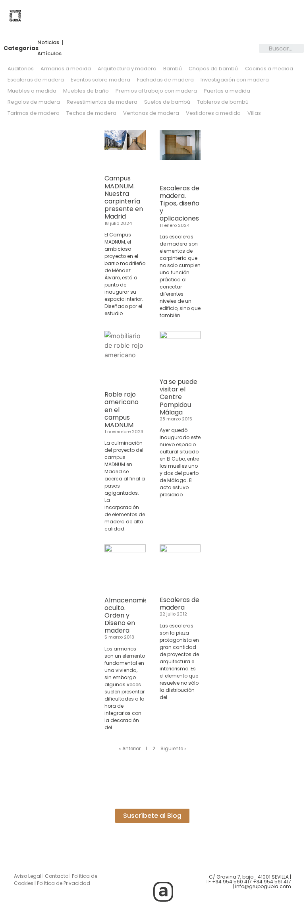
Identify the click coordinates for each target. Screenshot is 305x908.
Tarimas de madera (34, 113)
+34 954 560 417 (232, 881)
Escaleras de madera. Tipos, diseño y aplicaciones (179, 203)
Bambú (172, 68)
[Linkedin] (185, 869)
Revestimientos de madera (102, 102)
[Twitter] (141, 869)
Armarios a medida (66, 68)
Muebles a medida (32, 91)
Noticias (48, 42)
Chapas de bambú (213, 68)
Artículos (49, 53)
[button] (165, 16)
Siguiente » (173, 748)
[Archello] (163, 892)
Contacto (56, 876)
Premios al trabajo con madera (156, 91)
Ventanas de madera (151, 113)
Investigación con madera (235, 79)
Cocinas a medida (269, 68)
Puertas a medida (227, 91)
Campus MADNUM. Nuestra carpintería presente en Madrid (123, 197)
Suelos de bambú (167, 102)
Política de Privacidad (63, 883)
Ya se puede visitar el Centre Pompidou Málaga (178, 397)
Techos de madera (91, 113)
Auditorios (21, 68)
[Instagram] (119, 869)
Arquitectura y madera (127, 68)
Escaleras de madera (36, 79)
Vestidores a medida (213, 113)
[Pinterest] (141, 892)
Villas (254, 113)
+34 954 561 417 (272, 881)
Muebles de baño (86, 91)
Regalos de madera (34, 102)
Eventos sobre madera (100, 79)
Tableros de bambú (223, 102)
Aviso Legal (27, 876)
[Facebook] (163, 869)
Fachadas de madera (165, 79)
